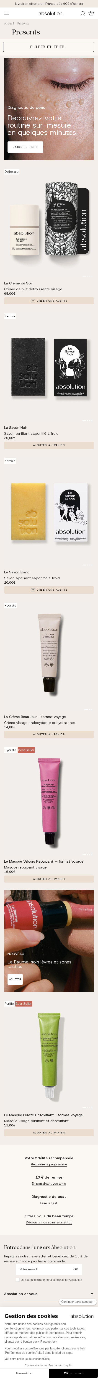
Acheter (15, 979)
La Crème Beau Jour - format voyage (35, 716)
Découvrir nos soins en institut (49, 1222)
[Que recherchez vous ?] (84, 13)
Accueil (9, 23)
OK (75, 1269)
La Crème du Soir (18, 283)
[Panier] (91, 13)
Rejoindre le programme (49, 1164)
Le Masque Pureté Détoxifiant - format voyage (43, 1115)
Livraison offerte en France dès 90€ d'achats (49, 4)
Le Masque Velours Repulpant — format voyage (43, 861)
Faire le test (25, 147)
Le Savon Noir (15, 427)
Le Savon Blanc (16, 572)
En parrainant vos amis (49, 1183)
